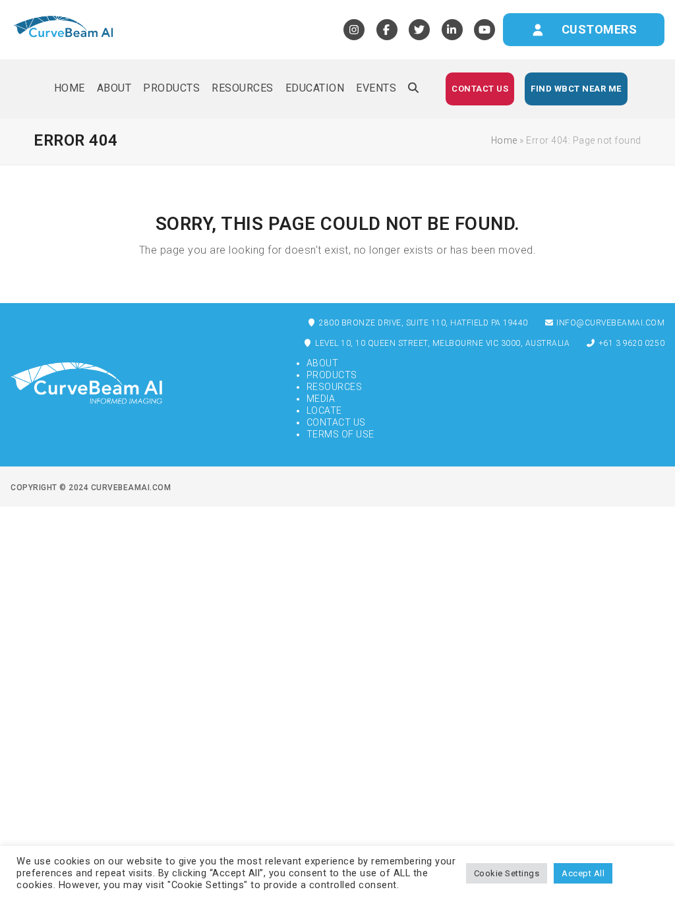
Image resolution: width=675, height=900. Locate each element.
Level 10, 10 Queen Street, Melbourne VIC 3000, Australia (441, 343)
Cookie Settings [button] (507, 873)
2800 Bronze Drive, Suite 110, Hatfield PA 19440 (422, 322)
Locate (324, 410)
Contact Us (336, 422)
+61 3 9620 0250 (630, 343)
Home (504, 140)
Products (332, 375)
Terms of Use (340, 434)
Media (321, 398)
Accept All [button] (583, 873)
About (323, 363)
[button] (413, 88)
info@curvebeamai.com (609, 322)
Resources (335, 386)
